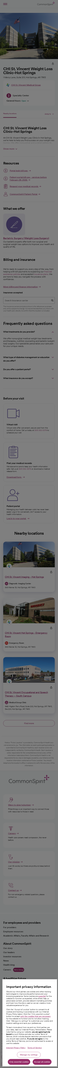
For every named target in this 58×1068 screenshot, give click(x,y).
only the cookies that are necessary (35, 1016)
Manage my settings (29, 1055)
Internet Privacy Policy (15, 1048)
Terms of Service (34, 1048)
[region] (29, 1023)
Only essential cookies (19, 1062)
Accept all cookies (42, 1062)
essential (42, 996)
